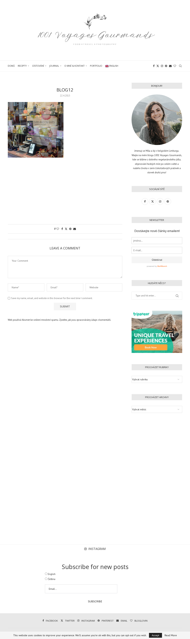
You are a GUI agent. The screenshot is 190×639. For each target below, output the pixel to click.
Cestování (38, 65)
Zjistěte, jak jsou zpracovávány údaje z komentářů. (85, 319)
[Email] (170, 66)
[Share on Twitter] (66, 229)
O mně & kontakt (74, 65)
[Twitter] (157, 66)
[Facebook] (154, 66)
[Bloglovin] (174, 66)
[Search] (180, 66)
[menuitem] (111, 66)
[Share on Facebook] (62, 229)
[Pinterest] (166, 66)
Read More (171, 635)
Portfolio (96, 65)
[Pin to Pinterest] (70, 229)
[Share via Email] (74, 229)
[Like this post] (57, 229)
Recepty (22, 65)
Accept (155, 635)
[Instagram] (162, 66)
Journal (54, 65)
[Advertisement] (65, 193)
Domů (11, 65)
